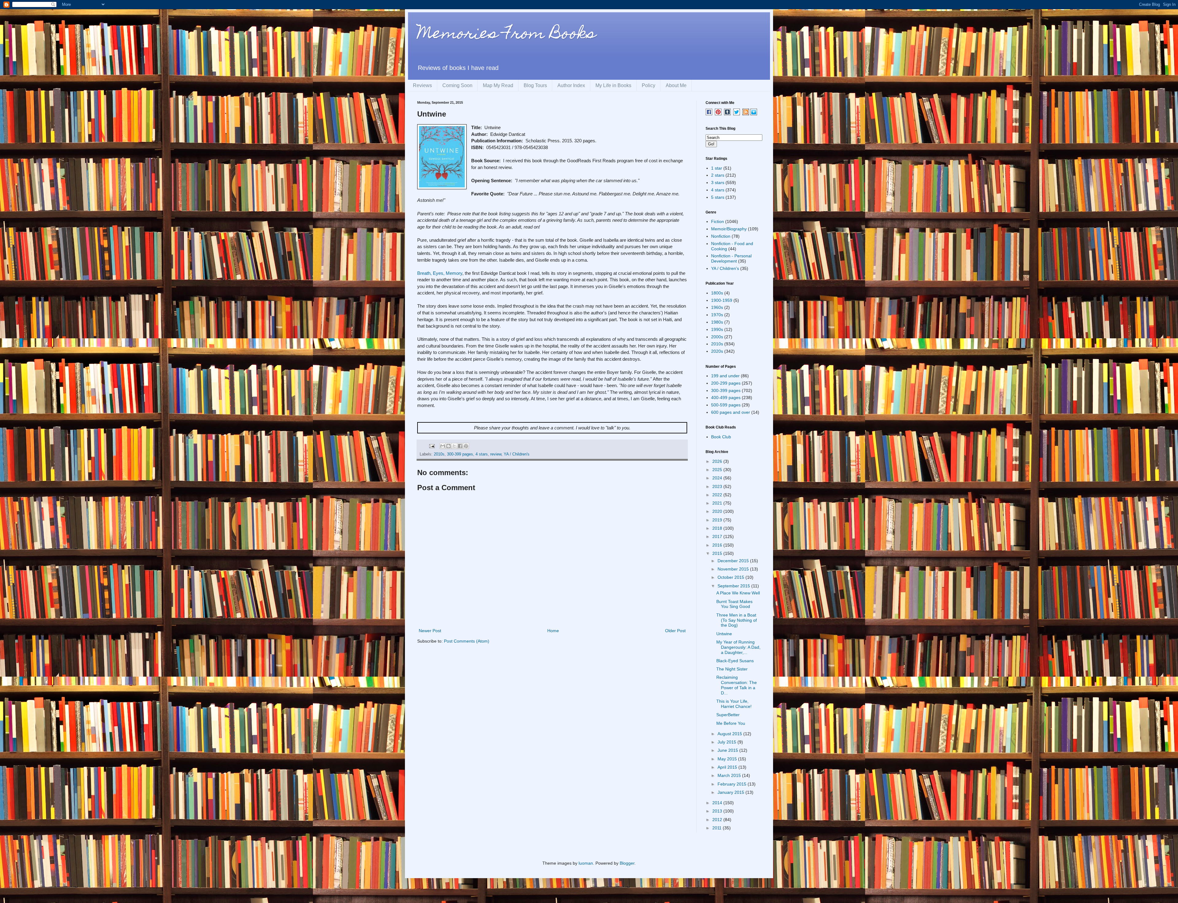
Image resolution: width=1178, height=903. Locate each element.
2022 (717, 494)
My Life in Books (613, 85)
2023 (717, 486)
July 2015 (727, 742)
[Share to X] (454, 446)
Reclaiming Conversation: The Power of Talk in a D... (736, 685)
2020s (717, 351)
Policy (648, 85)
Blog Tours (535, 85)
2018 (717, 528)
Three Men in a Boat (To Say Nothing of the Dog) (736, 620)
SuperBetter (728, 714)
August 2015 (730, 733)
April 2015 (728, 767)
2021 (717, 503)
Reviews (422, 85)
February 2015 (733, 784)
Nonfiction (720, 236)
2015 (717, 553)
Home (553, 630)
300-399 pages (460, 454)
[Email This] (443, 446)
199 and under (725, 375)
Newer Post (430, 630)
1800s (717, 292)
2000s (717, 336)
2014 (717, 802)
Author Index (571, 85)
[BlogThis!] (448, 446)
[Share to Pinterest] (466, 446)
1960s (717, 307)
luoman (586, 863)
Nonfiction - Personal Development (731, 258)
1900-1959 (721, 300)
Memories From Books (506, 35)
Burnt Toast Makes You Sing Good (734, 604)
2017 (717, 536)
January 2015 (731, 792)
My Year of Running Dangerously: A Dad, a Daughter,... (738, 647)
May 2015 (728, 758)
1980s (717, 322)
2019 (717, 519)
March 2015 (730, 775)
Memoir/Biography (729, 228)
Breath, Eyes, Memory (439, 273)
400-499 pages (726, 397)
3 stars (717, 182)
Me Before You (730, 723)
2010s (439, 454)
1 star (716, 168)
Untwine (724, 633)
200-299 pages (726, 383)
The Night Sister (732, 669)
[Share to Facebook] (460, 446)
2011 (717, 827)
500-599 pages (726, 404)
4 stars (481, 454)
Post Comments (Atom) (466, 641)
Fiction (717, 221)
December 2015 (734, 560)
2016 (717, 545)
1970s (717, 314)
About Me (676, 85)
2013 (717, 811)
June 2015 (728, 750)
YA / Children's (516, 454)
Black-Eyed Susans (735, 660)
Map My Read (498, 85)
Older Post (675, 630)
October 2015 (731, 577)
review (495, 454)
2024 (717, 477)
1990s (717, 329)
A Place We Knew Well (738, 592)
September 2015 (734, 585)
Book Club (721, 436)
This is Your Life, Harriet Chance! (734, 704)
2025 (717, 469)
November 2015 (734, 569)
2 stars (717, 175)
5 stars (717, 197)
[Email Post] (431, 446)
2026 (717, 461)
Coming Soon (457, 85)
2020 (717, 511)
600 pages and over (730, 412)
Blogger (627, 863)
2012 (717, 819)
